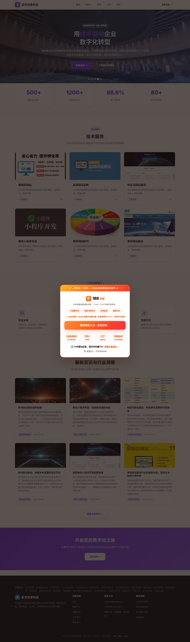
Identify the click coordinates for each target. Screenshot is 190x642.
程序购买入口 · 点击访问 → (95, 325)
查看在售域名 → (111, 347)
